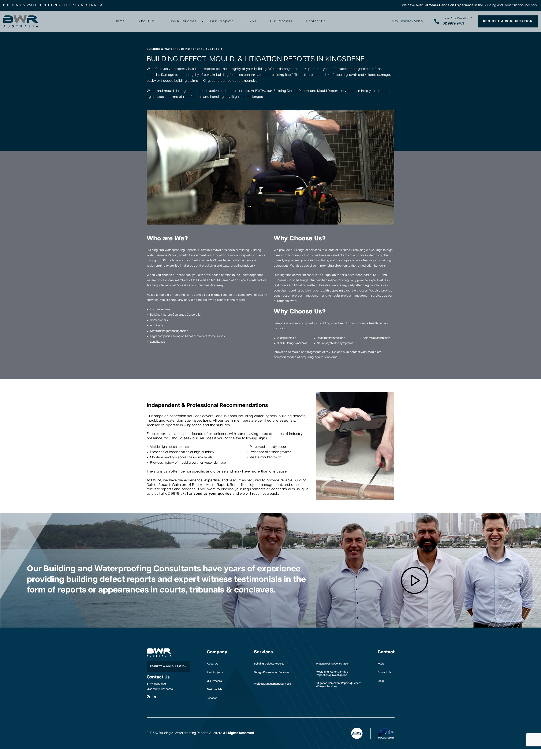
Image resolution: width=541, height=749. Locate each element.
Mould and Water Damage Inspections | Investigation (332, 673)
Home (120, 21)
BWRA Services (182, 21)
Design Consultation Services (271, 672)
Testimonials (214, 689)
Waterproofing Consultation (332, 663)
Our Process (281, 21)
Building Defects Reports (269, 663)
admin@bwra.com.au (160, 689)
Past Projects (222, 21)
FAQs (252, 21)
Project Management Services (272, 683)
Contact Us (316, 21)
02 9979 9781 (156, 684)
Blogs (381, 681)
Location (212, 698)
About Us (146, 21)
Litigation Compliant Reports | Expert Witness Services (338, 685)
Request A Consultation (508, 21)
